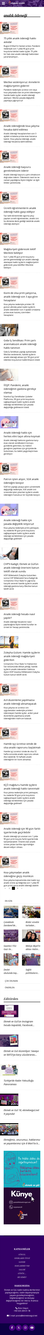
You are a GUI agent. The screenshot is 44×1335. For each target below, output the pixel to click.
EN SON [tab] (8, 901)
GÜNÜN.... (22, 1273)
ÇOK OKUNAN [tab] (11, 981)
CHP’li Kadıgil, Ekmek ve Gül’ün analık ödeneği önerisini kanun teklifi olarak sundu (21, 567)
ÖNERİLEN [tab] (10, 987)
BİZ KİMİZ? (22, 1277)
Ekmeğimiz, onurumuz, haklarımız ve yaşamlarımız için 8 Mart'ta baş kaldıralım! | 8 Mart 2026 (22, 1143)
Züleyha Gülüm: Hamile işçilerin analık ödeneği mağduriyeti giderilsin (22, 656)
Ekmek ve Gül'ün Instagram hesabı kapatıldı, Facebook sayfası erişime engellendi (18, 1025)
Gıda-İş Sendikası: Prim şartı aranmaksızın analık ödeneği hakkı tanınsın (20, 344)
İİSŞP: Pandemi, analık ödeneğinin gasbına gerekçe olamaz (20, 389)
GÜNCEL (22, 1254)
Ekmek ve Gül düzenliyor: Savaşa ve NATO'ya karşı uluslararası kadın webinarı (21, 1054)
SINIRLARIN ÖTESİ (22, 1258)
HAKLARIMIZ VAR (22, 1266)
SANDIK (22, 1262)
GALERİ (22, 1269)
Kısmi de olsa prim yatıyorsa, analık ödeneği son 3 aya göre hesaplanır (21, 296)
